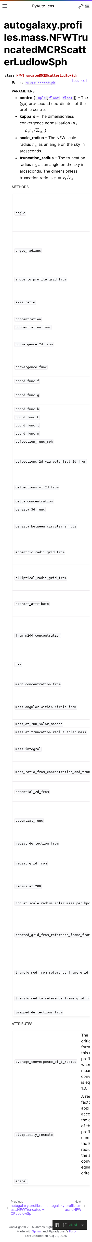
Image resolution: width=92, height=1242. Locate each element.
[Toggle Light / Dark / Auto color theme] (81, 6)
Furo (72, 1231)
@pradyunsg (57, 1231)
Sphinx (37, 1231)
